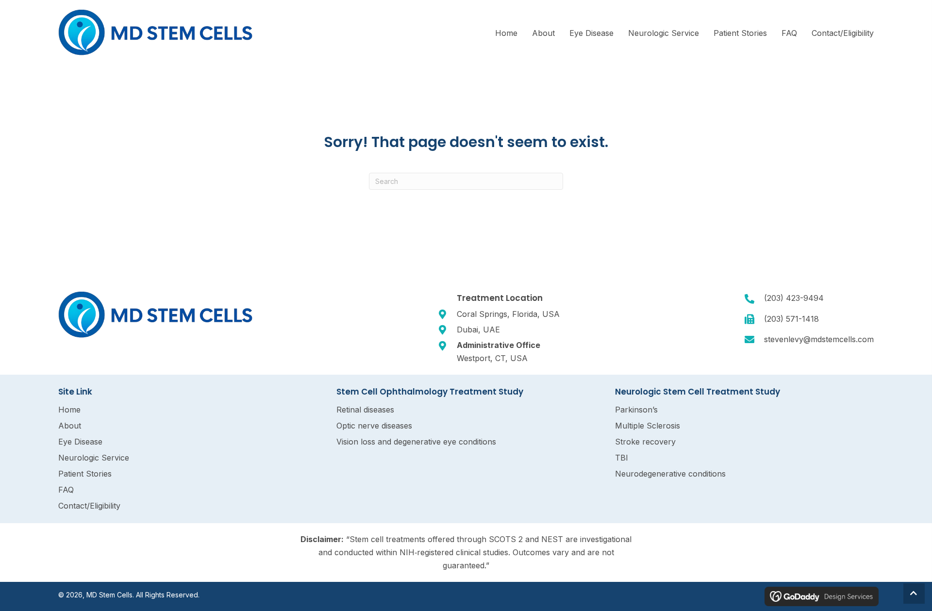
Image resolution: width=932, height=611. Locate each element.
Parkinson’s (636, 409)
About (69, 425)
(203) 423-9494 (794, 298)
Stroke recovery (645, 441)
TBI (621, 457)
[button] (914, 593)
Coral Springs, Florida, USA (508, 314)
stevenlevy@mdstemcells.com (819, 339)
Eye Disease (80, 441)
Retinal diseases (365, 409)
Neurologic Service (93, 457)
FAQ (66, 490)
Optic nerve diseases (374, 425)
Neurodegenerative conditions (670, 474)
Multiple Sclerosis (647, 425)
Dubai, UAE (478, 329)
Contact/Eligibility (89, 506)
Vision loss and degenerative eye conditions (416, 441)
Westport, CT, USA (492, 358)
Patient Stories (85, 474)
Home (69, 409)
